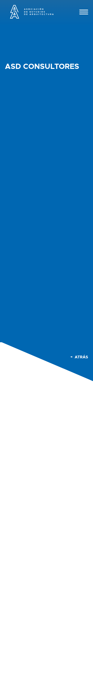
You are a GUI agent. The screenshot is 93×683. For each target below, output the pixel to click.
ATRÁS (81, 357)
